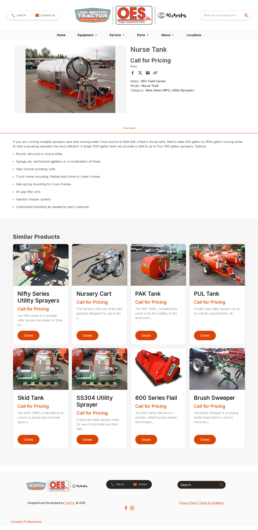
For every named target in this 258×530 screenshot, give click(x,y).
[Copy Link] (155, 73)
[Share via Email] (147, 73)
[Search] (221, 484)
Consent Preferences (26, 522)
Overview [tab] (129, 128)
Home (61, 35)
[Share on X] (140, 73)
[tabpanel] (70, 80)
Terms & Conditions (211, 502)
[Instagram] (132, 507)
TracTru (69, 502)
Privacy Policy (188, 502)
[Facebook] (126, 507)
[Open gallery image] (70, 79)
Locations (194, 35)
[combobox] (225, 15)
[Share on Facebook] (132, 73)
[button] (19, 15)
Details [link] (28, 335)
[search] (246, 15)
